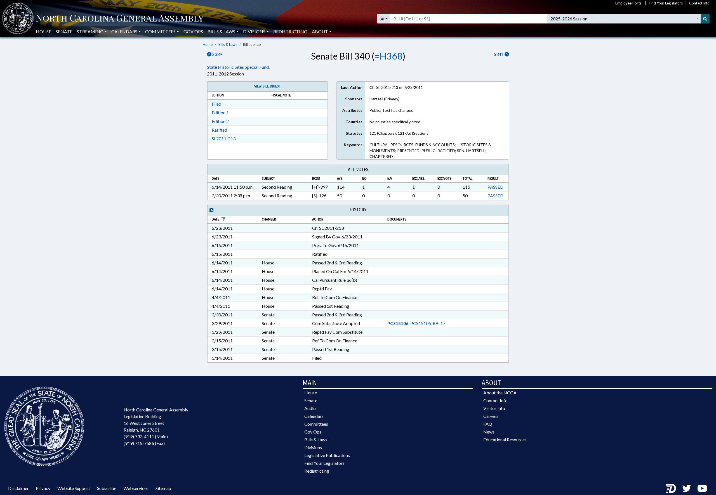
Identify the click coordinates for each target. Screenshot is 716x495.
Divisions (313, 447)
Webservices (136, 488)
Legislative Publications (327, 455)
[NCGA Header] (120, 19)
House (43, 31)
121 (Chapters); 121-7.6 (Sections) (399, 133)
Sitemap (163, 488)
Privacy (43, 488)
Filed (216, 103)
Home (208, 44)
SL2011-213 (223, 138)
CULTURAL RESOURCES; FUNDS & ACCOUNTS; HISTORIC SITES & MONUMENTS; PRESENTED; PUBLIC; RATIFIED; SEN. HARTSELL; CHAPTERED (430, 150)
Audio (310, 408)
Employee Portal (628, 3)
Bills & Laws (227, 44)
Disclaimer (18, 488)
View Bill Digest (267, 86)
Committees (316, 424)
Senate (64, 31)
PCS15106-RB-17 (416, 323)
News (488, 431)
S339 (216, 54)
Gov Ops (193, 31)
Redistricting (290, 31)
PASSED (495, 187)
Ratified (219, 129)
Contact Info (699, 3)
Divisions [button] (254, 31)
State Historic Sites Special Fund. (238, 67)
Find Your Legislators (666, 3)
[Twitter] (686, 488)
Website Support (73, 488)
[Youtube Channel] (702, 488)
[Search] (705, 18)
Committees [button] (160, 31)
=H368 (388, 56)
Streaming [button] (90, 31)
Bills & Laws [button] (221, 31)
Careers (490, 416)
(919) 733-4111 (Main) (146, 436)
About (320, 31)
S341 (499, 54)
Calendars (314, 416)
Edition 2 (220, 121)
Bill (382, 18)
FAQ (487, 424)
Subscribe (106, 488)
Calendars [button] (124, 31)
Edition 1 (220, 112)
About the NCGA (500, 392)
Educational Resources (505, 439)
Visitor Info (494, 408)
